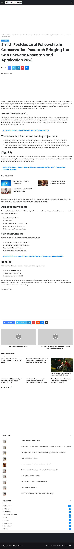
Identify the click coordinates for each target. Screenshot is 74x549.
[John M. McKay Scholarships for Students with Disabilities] (62, 365)
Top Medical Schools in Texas (29, 458)
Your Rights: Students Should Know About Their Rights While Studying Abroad (43, 452)
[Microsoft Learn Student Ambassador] (6, 183)
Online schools (8, 523)
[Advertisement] (37, 19)
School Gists (7, 508)
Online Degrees (8, 526)
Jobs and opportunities (10, 514)
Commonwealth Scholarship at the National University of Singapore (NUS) (11, 380)
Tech (5, 517)
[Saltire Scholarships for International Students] (43, 183)
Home (4, 34)
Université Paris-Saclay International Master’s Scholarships (37, 493)
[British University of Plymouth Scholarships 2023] (6, 191)
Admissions (7, 511)
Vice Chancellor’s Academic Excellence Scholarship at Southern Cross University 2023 (36, 380)
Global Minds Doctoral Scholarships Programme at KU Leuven (11, 360)
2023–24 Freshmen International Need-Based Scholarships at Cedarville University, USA (46, 446)
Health (6, 529)
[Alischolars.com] (13, 2)
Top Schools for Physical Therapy (30, 440)
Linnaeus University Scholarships (30, 475)
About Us (53, 545)
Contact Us (60, 545)
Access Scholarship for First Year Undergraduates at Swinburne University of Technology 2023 (37, 360)
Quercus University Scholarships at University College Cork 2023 (39, 470)
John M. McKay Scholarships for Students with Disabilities (61, 374)
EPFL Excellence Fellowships (29, 487)
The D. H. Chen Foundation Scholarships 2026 (34, 481)
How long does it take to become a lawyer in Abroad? (36, 464)
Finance (6, 520)
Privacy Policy (68, 545)
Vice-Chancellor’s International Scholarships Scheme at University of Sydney (61, 380)
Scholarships (10, 34)
